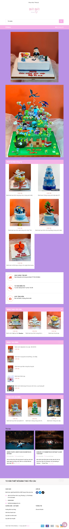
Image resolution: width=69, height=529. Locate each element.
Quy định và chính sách (10, 515)
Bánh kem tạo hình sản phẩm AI (15, 420)
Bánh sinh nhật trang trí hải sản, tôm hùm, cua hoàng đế (29, 386)
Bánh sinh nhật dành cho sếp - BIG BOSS (25, 347)
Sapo (28, 525)
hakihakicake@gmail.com (14, 503)
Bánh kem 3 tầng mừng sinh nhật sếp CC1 (49, 195)
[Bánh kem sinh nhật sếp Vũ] (34, 57)
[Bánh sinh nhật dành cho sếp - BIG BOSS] (10, 349)
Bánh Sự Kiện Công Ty (14, 162)
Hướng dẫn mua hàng (10, 509)
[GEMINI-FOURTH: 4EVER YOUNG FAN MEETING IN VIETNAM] (19, 440)
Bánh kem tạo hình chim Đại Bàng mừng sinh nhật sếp (49, 230)
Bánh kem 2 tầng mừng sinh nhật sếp (35, 420)
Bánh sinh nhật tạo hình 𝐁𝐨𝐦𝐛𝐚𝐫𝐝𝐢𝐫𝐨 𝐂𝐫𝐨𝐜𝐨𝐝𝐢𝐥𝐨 (18, 333)
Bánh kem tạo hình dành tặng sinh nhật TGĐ (20, 230)
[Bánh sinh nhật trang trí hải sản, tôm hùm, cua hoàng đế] (10, 388)
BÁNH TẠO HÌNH (12, 342)
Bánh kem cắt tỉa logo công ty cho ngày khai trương (19, 265)
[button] (62, 322)
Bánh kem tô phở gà (54, 333)
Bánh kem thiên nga (20, 376)
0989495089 (11, 500)
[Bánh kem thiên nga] (10, 378)
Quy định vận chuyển (10, 518)
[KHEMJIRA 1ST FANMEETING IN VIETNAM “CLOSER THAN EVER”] (49, 440)
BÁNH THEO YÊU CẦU (14, 309)
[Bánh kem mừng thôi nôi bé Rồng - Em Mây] (10, 359)
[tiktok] (43, 492)
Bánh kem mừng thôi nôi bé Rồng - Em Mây (26, 356)
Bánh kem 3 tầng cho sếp (54, 420)
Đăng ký (37, 2)
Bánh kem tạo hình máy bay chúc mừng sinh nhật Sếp (20, 195)
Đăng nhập (31, 2)
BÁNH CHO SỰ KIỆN (13, 397)
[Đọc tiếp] (17, 463)
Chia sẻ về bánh (39, 509)
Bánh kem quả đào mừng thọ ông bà (24, 366)
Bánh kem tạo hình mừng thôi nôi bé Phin (36, 333)
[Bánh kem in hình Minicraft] (34, 121)
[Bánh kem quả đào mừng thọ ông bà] (10, 368)
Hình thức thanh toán (10, 512)
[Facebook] (37, 492)
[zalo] (40, 492)
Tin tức (8, 429)
